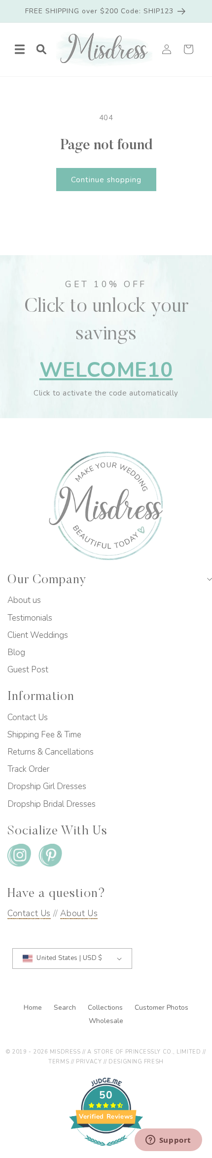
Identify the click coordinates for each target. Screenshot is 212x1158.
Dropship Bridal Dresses (51, 804)
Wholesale (106, 1021)
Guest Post (27, 669)
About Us (79, 913)
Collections (106, 1007)
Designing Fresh (135, 1061)
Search (66, 1007)
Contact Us (27, 717)
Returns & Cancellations (50, 752)
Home (34, 1007)
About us (24, 600)
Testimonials (29, 618)
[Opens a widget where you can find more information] (168, 1140)
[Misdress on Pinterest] (50, 857)
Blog (16, 652)
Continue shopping (106, 180)
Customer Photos (161, 1007)
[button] (20, 49)
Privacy (89, 1061)
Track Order (28, 769)
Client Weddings (37, 635)
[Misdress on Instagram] (19, 857)
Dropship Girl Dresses (46, 786)
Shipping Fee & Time (44, 734)
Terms (58, 1061)
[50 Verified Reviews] (106, 1151)
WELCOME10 (106, 370)
